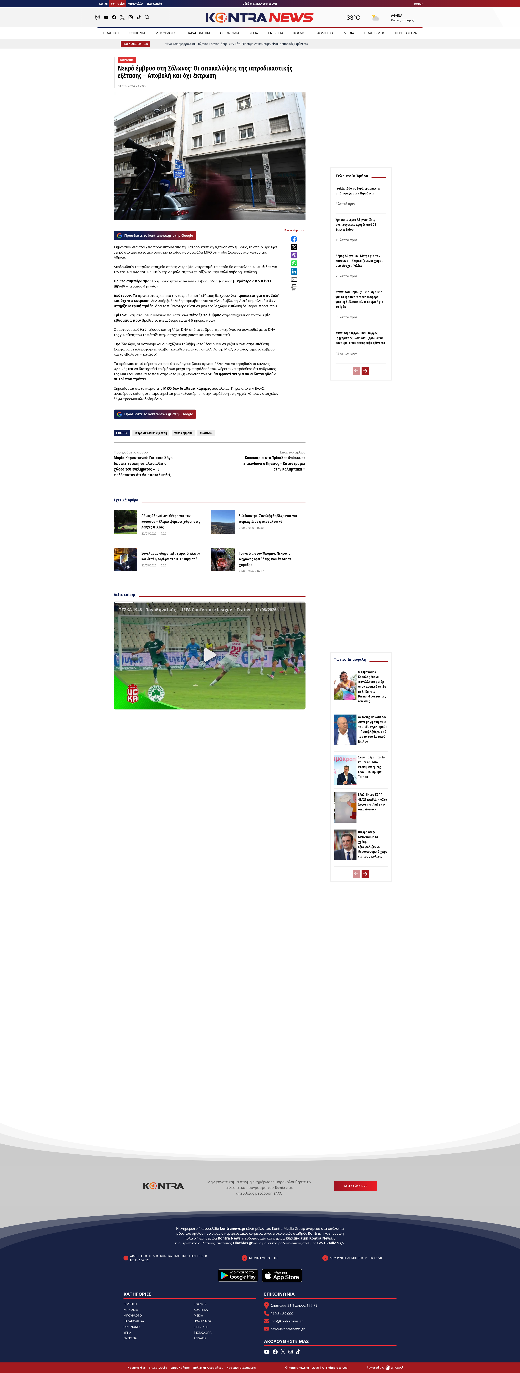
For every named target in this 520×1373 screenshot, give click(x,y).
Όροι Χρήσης (180, 1368)
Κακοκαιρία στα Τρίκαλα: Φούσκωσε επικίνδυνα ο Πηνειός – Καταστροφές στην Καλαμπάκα (274, 463)
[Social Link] (97, 17)
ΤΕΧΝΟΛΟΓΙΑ (202, 1332)
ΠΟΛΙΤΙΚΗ (111, 33)
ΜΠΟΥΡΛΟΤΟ (165, 33)
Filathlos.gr (242, 1243)
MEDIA (349, 33)
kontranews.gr (232, 1228)
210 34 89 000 (282, 1313)
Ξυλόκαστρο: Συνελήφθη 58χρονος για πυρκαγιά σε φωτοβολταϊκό (268, 518)
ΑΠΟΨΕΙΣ (200, 1338)
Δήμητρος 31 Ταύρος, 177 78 (294, 1305)
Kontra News (229, 1238)
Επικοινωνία (154, 3)
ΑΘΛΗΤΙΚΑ (325, 33)
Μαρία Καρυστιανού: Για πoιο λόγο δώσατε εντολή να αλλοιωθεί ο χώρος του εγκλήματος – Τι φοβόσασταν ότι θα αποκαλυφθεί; (143, 466)
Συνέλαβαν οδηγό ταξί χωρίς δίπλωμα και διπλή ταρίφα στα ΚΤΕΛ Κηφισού (170, 556)
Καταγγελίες (135, 3)
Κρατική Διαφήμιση (241, 1368)
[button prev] (356, 371)
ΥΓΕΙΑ (253, 33)
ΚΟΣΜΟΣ (300, 33)
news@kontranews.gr (288, 1328)
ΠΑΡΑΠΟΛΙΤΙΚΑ (198, 33)
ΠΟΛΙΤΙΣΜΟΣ (374, 33)
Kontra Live (118, 3)
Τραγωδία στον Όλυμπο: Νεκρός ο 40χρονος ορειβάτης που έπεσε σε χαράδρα (265, 559)
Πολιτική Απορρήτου (208, 1368)
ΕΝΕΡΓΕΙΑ (275, 33)
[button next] (365, 371)
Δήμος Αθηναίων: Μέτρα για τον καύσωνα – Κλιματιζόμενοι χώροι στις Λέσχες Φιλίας (170, 521)
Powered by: (379, 1367)
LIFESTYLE (201, 1327)
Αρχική (103, 3)
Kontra (314, 1233)
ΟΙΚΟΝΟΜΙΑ (229, 33)
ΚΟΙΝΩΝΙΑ (137, 33)
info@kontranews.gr (287, 1321)
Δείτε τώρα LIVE (355, 1186)
